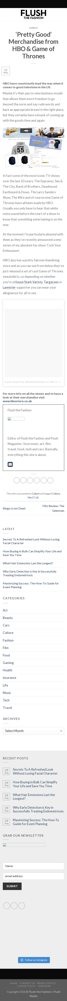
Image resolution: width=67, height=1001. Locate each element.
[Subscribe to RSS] (25, 4)
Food (6, 655)
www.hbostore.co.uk (17, 401)
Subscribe (44, 986)
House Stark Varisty (28, 282)
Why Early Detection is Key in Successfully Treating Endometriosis (29, 573)
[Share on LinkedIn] (50, 480)
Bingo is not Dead (14, 508)
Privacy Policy (46, 983)
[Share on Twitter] (30, 480)
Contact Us (27, 983)
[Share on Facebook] (23, 480)
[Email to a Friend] (37, 480)
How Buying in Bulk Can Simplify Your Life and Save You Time (35, 784)
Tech (6, 700)
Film (6, 648)
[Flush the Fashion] (33, 14)
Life (5, 685)
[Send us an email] (14, 905)
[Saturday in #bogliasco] (49, 927)
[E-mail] (10, 465)
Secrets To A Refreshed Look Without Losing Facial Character (35, 771)
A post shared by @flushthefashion (24, 381)
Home (13, 983)
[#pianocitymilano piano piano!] (18, 927)
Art (5, 610)
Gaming (8, 663)
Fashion (8, 640)
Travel (7, 708)
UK (37, 497)
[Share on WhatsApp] (17, 480)
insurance (9, 678)
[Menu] (49, 4)
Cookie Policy (26, 986)
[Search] (17, 4)
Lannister (9, 287)
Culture (33, 27)
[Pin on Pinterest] (44, 480)
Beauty (8, 618)
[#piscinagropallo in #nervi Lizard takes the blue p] (49, 945)
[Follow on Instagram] (22, 4)
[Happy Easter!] (18, 945)
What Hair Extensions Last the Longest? (28, 563)
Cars (6, 625)
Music (7, 693)
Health (7, 670)
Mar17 (31, 497)
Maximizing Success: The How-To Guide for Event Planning (36, 822)
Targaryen (51, 282)
